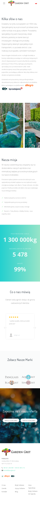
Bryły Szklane (11, 420)
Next (34, 327)
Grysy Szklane (29, 420)
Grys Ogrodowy (31, 486)
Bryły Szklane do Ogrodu (32, 492)
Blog (16, 492)
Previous (5, 327)
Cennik (4, 488)
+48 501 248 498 (8, 468)
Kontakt (4, 492)
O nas (4, 485)
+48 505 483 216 (19, 468)
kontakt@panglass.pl (9, 470)
